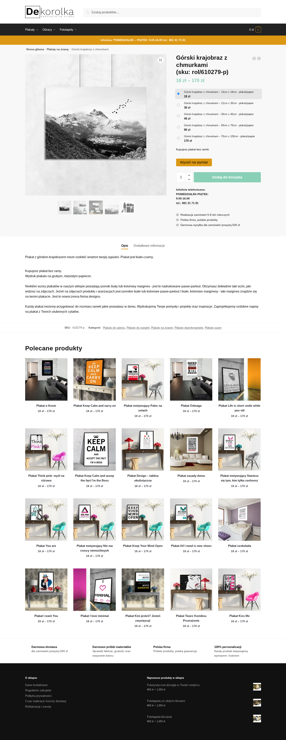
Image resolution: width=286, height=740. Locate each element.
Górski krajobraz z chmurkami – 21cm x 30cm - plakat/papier (219, 103)
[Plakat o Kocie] (46, 379)
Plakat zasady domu (191, 475)
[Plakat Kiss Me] (239, 589)
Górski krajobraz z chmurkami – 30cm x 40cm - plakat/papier (219, 114)
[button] (160, 60)
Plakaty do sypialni (138, 327)
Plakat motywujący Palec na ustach (143, 408)
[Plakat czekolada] (239, 519)
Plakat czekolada (239, 545)
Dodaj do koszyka (227, 177)
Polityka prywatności (38, 695)
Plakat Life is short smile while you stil (239, 408)
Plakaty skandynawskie (189, 327)
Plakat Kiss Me (239, 616)
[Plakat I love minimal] (94, 589)
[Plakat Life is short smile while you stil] (239, 379)
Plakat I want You (46, 616)
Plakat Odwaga (191, 405)
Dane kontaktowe (36, 685)
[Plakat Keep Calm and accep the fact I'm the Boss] (94, 449)
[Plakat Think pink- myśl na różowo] (46, 449)
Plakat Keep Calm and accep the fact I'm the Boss (94, 478)
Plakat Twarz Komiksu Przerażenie (191, 618)
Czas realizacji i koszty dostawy (45, 701)
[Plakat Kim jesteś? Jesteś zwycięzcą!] (143, 589)
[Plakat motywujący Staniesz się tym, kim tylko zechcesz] (239, 449)
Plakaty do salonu (114, 327)
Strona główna (35, 49)
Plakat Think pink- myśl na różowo (46, 478)
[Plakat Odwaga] (191, 379)
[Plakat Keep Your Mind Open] (143, 519)
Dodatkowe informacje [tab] (149, 245)
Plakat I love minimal (95, 616)
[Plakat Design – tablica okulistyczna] (143, 449)
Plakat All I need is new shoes (191, 545)
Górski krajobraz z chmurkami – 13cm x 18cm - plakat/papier (219, 91)
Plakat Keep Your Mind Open (143, 545)
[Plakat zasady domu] (191, 449)
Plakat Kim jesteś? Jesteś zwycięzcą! (142, 618)
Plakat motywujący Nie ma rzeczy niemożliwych (95, 548)
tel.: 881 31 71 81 (174, 40)
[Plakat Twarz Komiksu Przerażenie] (191, 589)
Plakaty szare (213, 327)
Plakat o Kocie (46, 405)
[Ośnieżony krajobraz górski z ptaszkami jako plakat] (259, 58)
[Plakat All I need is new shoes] (191, 519)
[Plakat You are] (46, 519)
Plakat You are (46, 545)
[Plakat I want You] (46, 589)
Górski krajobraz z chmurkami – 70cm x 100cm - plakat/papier (219, 136)
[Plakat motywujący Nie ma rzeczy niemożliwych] (94, 519)
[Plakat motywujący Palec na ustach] (143, 379)
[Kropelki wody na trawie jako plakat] (254, 58)
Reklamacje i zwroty (38, 706)
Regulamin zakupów (38, 690)
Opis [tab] (124, 245)
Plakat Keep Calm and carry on (95, 405)
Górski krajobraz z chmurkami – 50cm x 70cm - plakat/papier (219, 125)
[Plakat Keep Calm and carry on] (94, 379)
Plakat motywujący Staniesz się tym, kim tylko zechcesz (239, 478)
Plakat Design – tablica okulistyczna (142, 478)
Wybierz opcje (46, 423)
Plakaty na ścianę (58, 49)
